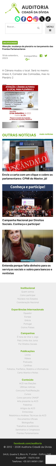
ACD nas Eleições (27, 383)
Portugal (28, 324)
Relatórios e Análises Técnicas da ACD (27, 415)
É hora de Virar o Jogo (27, 337)
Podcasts (27, 362)
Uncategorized (10, 43)
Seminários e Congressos (28, 429)
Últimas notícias (27, 387)
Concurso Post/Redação (27, 390)
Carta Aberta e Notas (27, 372)
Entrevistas (27, 412)
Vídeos (27, 358)
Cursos (27, 394)
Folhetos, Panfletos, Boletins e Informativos (28, 369)
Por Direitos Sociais (27, 344)
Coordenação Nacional (28, 302)
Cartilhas (27, 365)
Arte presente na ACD (27, 401)
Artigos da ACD (27, 408)
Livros (28, 355)
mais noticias (46, 134)
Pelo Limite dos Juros (27, 340)
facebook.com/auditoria (28, 443)
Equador (28, 313)
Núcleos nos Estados (27, 298)
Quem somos (27, 291)
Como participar (27, 295)
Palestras (27, 404)
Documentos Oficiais (28, 419)
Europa (27, 316)
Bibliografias (28, 422)
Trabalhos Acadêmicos (28, 426)
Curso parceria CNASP (28, 397)
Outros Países (27, 327)
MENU (50, 26)
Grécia (27, 320)
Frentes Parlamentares (28, 433)
